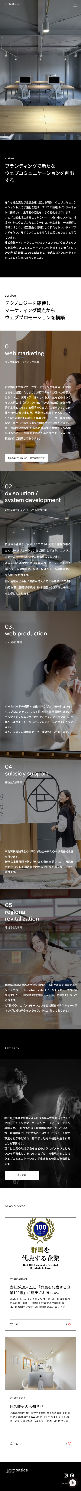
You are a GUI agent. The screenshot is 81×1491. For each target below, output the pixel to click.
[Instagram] (65, 1475)
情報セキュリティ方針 (10, 1472)
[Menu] (75, 6)
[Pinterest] (72, 1475)
